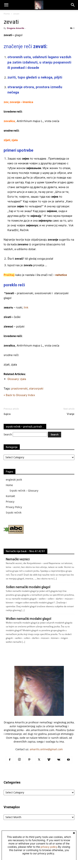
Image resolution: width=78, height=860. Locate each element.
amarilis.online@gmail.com (46, 749)
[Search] (73, 5)
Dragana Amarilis (15, 28)
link (26, 307)
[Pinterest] (29, 759)
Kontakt (10, 496)
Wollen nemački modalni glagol (28, 619)
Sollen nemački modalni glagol (28, 587)
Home (7, 13)
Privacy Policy (14, 507)
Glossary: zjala (16, 379)
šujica (7, 414)
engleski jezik (14, 479)
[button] (6, 5)
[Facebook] (9, 759)
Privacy (10, 501)
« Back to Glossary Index (19, 395)
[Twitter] (39, 759)
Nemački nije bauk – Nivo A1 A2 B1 (25, 551)
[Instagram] (19, 759)
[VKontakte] (58, 759)
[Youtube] (68, 759)
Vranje (70, 414)
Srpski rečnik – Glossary (24, 490)
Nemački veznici (18, 559)
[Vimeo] (48, 759)
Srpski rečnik (13, 512)
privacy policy (49, 846)
